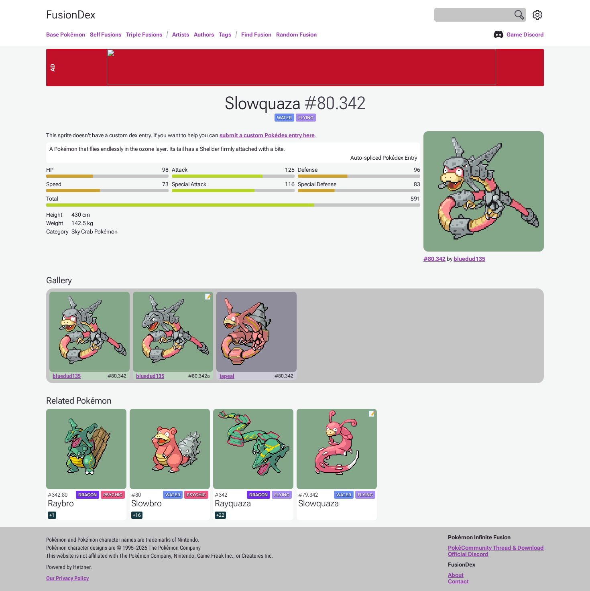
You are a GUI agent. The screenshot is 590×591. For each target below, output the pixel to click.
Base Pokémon (65, 34)
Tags (225, 34)
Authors (204, 34)
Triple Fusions (144, 34)
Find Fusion (256, 34)
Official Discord (468, 554)
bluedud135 (469, 259)
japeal (227, 376)
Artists (180, 34)
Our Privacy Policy (67, 578)
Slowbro (146, 503)
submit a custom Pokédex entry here (267, 135)
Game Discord (525, 34)
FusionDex (70, 14)
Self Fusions (105, 34)
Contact (458, 581)
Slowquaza (318, 503)
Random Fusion (296, 34)
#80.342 (434, 259)
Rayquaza (233, 503)
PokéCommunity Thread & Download (496, 547)
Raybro (61, 503)
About (456, 575)
